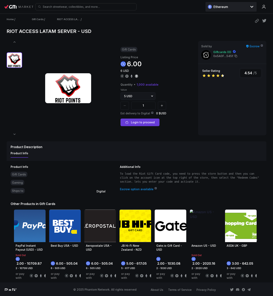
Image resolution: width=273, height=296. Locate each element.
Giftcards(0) (222, 52)
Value (124, 89)
